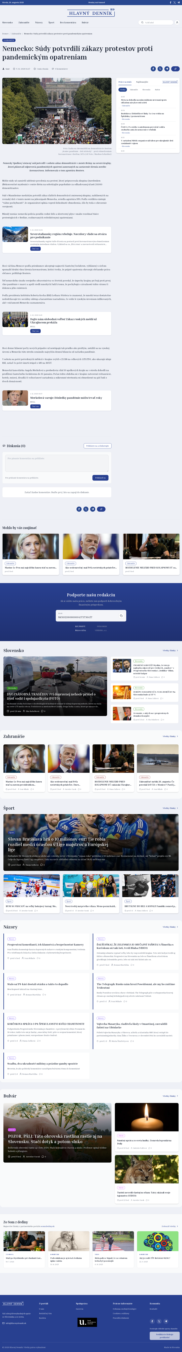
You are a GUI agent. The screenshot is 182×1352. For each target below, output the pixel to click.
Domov (5, 33)
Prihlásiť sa (100, 477)
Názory (39, 22)
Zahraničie (23, 22)
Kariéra (42, 1318)
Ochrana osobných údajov (124, 1309)
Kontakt (153, 1309)
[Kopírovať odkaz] (175, 68)
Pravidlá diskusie (121, 1318)
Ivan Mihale (24, 789)
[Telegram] (178, 2)
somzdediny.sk (47, 1226)
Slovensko (7, 22)
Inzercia (79, 1309)
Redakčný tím (45, 1313)
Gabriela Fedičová (140, 1148)
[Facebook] (170, 2)
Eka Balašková (32, 711)
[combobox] (158, 22)
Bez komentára (68, 22)
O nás (41, 1309)
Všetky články (169, 650)
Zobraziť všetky (169, 1226)
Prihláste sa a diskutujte (97, 446)
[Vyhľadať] (142, 22)
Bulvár (85, 22)
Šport (51, 22)
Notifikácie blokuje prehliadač (164, 1336)
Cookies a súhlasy (121, 1313)
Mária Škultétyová (120, 1041)
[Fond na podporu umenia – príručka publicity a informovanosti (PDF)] (87, 1322)
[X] (174, 2)
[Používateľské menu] (177, 22)
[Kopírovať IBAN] (121, 615)
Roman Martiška (121, 965)
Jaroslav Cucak (70, 789)
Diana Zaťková (154, 677)
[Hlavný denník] (91, 13)
